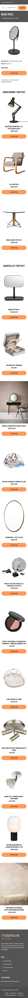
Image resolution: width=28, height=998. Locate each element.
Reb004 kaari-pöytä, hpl (14, 240)
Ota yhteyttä (13, 993)
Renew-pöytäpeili (14, 310)
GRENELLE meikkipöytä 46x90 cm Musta (14, 426)
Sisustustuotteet (8, 18)
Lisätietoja (14, 73)
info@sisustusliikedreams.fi (8, 2)
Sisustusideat (8, 964)
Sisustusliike (7, 961)
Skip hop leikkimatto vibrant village (14, 482)
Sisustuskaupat (8, 967)
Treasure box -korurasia (14, 365)
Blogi (5, 970)
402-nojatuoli (14, 184)
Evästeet (20, 993)
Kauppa (22, 8)
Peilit (16, 18)
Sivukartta (20, 995)
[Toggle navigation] (3, 7)
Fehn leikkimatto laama (14, 699)
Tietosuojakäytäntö (10, 995)
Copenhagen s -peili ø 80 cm (14, 537)
